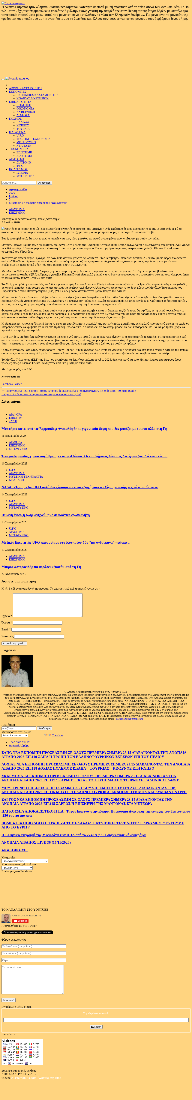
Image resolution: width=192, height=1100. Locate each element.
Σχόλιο (7, 616)
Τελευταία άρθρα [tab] (19, 742)
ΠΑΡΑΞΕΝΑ (17, 132)
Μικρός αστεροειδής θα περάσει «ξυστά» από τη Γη (41, 567)
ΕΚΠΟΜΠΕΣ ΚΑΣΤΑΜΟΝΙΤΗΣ (37, 95)
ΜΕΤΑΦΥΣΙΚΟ (26, 142)
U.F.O (20, 135)
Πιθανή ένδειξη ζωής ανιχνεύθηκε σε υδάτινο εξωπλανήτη (46, 515)
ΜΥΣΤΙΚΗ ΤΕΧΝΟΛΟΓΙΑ (33, 138)
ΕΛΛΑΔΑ (22, 122)
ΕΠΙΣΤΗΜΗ (24, 152)
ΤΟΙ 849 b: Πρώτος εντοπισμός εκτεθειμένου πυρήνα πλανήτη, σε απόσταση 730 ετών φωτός (69, 390)
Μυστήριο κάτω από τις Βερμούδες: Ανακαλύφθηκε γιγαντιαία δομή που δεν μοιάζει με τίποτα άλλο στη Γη (84, 429)
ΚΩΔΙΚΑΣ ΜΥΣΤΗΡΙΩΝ (32, 98)
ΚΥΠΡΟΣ (22, 125)
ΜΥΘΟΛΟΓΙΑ (25, 176)
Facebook (7, 384)
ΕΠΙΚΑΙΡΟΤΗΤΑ (20, 101)
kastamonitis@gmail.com (129, 718)
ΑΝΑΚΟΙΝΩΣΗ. (15, 850)
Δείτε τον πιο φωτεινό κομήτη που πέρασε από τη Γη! (41, 394)
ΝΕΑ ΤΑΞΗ (24, 145)
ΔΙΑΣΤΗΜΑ (24, 155)
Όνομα (7, 622)
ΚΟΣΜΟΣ (15, 118)
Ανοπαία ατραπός (49, 1078)
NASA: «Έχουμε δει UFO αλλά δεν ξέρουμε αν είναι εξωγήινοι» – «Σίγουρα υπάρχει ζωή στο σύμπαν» (80, 487)
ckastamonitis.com (24, 1078)
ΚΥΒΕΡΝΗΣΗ (25, 111)
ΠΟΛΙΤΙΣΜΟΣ (18, 169)
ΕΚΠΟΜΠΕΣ (17, 91)
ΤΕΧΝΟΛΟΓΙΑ (18, 149)
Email (6, 629)
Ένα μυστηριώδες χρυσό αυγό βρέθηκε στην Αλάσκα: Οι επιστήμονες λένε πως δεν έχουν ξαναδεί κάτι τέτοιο (84, 456)
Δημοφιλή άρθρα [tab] (19, 745)
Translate (57, 735)
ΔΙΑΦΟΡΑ (23, 115)
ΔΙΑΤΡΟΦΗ (16, 159)
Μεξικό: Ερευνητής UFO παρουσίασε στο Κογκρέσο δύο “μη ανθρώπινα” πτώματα (66, 542)
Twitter (17, 384)
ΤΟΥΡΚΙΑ (23, 128)
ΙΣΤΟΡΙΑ (22, 172)
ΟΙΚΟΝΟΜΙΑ (25, 108)
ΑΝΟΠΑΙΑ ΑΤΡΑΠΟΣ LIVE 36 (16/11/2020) (36, 842)
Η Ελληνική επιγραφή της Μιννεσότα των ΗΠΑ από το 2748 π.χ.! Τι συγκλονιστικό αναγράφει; (75, 835)
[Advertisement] (96, 49)
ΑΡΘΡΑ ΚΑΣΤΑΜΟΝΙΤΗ (25, 88)
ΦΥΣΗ (20, 165)
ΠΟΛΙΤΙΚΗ (23, 105)
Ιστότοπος (8, 636)
